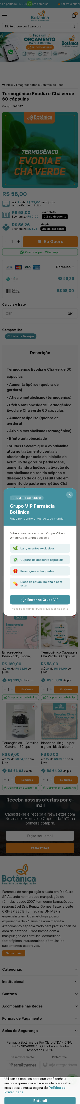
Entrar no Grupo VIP (42, 600)
